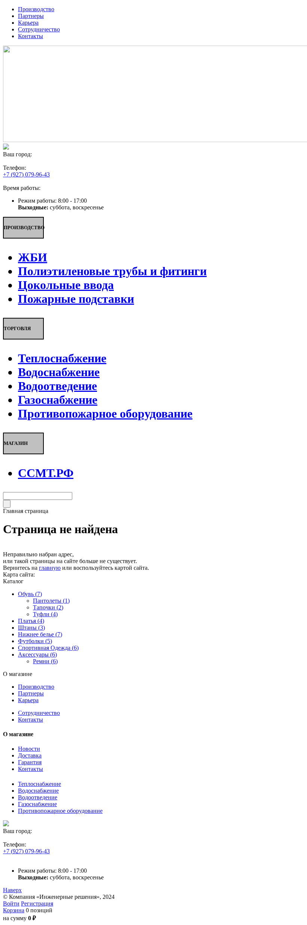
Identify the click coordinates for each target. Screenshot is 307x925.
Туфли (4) (45, 614)
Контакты (30, 719)
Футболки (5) (35, 641)
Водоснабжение (38, 790)
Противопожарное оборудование (60, 811)
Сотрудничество (39, 713)
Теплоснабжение (39, 784)
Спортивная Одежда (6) (48, 648)
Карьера (28, 700)
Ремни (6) (45, 661)
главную (50, 568)
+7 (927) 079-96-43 (26, 174)
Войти (11, 903)
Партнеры (31, 693)
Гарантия (30, 762)
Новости (29, 749)
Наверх (12, 890)
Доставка (30, 755)
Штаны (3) (31, 627)
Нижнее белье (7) (40, 634)
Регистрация (37, 903)
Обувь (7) (30, 594)
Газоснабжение (37, 804)
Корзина (13, 910)
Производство (36, 686)
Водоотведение (37, 797)
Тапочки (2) (48, 607)
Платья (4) (31, 621)
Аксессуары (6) (37, 654)
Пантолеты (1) (51, 600)
